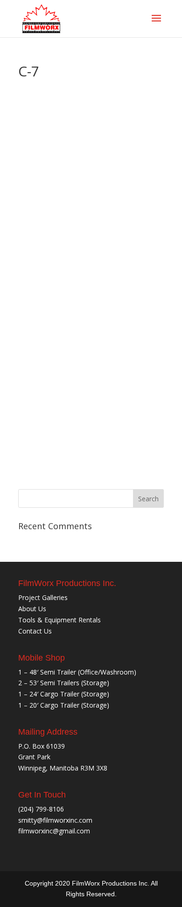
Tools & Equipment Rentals (59, 619)
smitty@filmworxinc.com (55, 820)
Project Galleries (43, 597)
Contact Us (35, 631)
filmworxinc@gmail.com (54, 830)
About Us (32, 608)
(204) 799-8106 (41, 809)
